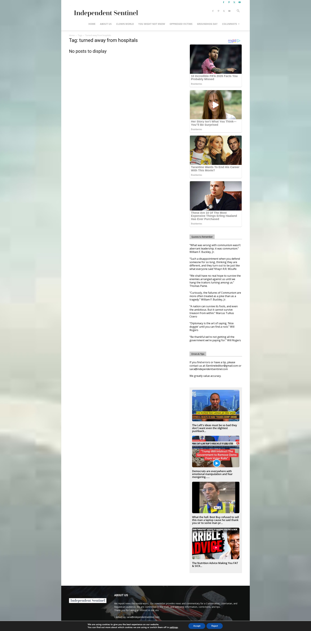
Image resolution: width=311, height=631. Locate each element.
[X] (234, 2)
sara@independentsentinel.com (143, 617)
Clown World (125, 23)
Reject (214, 625)
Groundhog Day (207, 23)
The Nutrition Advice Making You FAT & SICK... (215, 564)
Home (91, 23)
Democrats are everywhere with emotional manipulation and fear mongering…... (212, 474)
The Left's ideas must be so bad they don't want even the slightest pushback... (214, 428)
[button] (238, 11)
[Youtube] (239, 2)
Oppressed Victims (181, 23)
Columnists (229, 23)
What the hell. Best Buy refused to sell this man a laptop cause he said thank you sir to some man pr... (215, 520)
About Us (106, 23)
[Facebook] (223, 2)
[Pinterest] (228, 2)
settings (174, 627)
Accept (196, 625)
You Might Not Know (151, 23)
